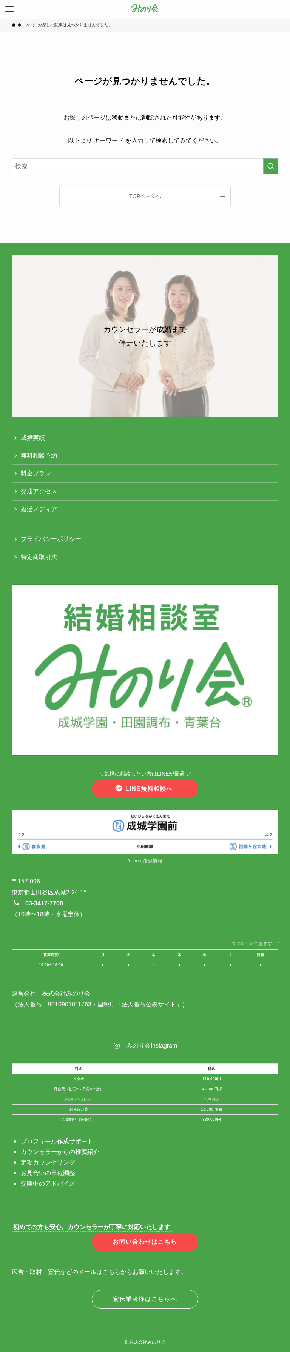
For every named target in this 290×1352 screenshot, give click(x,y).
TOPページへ (145, 196)
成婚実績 (33, 438)
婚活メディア (39, 509)
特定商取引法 (39, 557)
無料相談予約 (39, 455)
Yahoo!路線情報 (145, 860)
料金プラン (36, 473)
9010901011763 (69, 1004)
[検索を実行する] (270, 166)
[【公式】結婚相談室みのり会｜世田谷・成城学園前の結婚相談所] (145, 9)
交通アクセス (39, 491)
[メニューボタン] (9, 9)
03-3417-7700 (44, 903)
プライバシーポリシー (51, 539)
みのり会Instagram (148, 1045)
